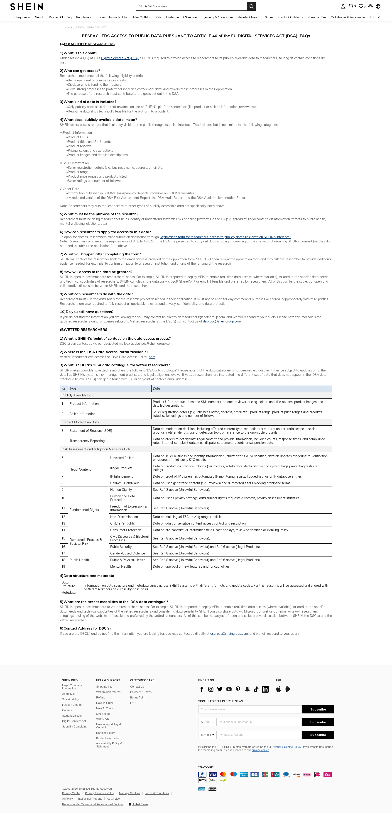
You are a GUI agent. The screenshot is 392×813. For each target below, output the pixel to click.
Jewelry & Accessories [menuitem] (218, 17)
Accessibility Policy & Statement (109, 745)
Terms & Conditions (157, 793)
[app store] (278, 691)
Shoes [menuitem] (269, 17)
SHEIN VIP (103, 719)
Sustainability (70, 699)
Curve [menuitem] (100, 17)
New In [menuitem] (39, 17)
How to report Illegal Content (108, 726)
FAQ (132, 703)
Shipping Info (104, 686)
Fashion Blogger (72, 704)
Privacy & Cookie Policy (286, 747)
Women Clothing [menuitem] (60, 17)
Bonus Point (137, 697)
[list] (234, 689)
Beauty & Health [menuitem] (249, 17)
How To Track (104, 708)
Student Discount (72, 715)
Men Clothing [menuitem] (142, 17)
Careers (67, 710)
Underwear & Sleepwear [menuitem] (183, 17)
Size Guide (103, 713)
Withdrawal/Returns (108, 692)
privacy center (260, 750)
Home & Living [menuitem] (119, 17)
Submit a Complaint (74, 726)
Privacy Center (71, 793)
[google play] (287, 691)
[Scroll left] (373, 17)
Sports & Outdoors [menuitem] (290, 17)
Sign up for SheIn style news (220, 701)
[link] (352, 6)
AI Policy (67, 798)
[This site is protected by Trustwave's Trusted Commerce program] (201, 789)
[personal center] (343, 6)
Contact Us (137, 686)
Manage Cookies (129, 793)
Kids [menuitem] (159, 17)
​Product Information (108, 738)
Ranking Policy (105, 733)
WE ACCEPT (206, 766)
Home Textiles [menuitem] (316, 17)
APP (278, 680)
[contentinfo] (266, 777)
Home (68, 27)
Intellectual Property (90, 798)
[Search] (251, 6)
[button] (370, 6)
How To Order (104, 703)
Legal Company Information (72, 687)
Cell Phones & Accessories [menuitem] (348, 17)
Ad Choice (113, 798)
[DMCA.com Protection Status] (212, 789)
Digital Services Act (74, 721)
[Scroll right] (378, 17)
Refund (100, 697)
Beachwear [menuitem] (84, 17)
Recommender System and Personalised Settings (92, 804)
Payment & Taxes (141, 692)
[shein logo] (26, 6)
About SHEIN (70, 694)
